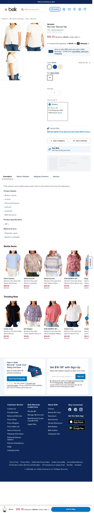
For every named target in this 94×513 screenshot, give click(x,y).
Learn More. (76, 51)
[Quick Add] (18, 273)
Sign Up (80, 376)
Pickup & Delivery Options (14, 438)
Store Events (53, 419)
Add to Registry (59, 141)
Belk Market (52, 427)
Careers (51, 409)
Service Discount (13, 430)
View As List (83, 63)
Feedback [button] (78, 465)
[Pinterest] (75, 409)
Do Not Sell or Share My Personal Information (24, 465)
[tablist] (46, 176)
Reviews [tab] (56, 177)
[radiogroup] (69, 77)
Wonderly (50, 24)
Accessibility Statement (75, 462)
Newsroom (52, 416)
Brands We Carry (54, 412)
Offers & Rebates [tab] (23, 177)
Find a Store (12, 419)
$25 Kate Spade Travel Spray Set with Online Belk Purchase (68, 132)
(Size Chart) (55, 73)
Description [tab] (7, 177)
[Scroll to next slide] (87, 268)
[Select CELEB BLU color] (55, 67)
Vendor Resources (55, 423)
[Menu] (6, 9)
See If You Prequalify (17, 379)
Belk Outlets (53, 430)
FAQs (9, 447)
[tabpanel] (46, 211)
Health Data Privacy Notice (41, 462)
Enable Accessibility (58, 462)
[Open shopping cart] (85, 9)
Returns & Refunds (14, 416)
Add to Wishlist (81, 141)
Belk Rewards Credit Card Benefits (35, 419)
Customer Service (15, 404)
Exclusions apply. (69, 383)
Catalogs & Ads (13, 450)
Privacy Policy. (59, 383)
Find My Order (12, 412)
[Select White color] (49, 67)
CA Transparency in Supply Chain (53, 465)
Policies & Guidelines (15, 443)
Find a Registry (13, 423)
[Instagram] (81, 409)
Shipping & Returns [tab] (41, 177)
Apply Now (32, 424)
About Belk (53, 404)
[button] (79, 37)
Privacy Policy (25, 462)
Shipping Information (15, 434)
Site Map (70, 465)
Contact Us (11, 409)
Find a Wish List (13, 427)
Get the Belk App (76, 416)
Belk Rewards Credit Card (34, 405)
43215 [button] (60, 113)
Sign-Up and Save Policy (76, 381)
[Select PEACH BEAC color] (60, 67)
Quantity (50, 89)
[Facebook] (70, 409)
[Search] (22, 9)
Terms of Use (14, 462)
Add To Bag (70, 509)
